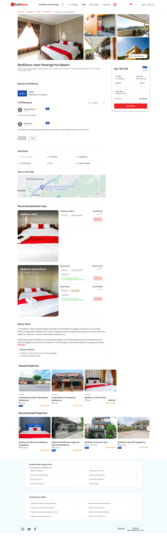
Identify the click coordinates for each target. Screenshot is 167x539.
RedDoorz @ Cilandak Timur (97, 516)
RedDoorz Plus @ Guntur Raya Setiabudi (43, 503)
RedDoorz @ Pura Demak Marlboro (99, 512)
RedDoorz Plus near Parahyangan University (44, 512)
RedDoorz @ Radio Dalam (96, 508)
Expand (97, 193)
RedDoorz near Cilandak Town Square (42, 508)
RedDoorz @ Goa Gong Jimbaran (41, 516)
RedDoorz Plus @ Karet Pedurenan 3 (100, 503)
